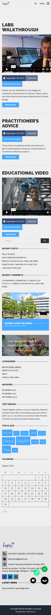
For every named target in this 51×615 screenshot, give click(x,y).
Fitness (8, 441)
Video (15, 450)
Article (7, 432)
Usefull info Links (10, 377)
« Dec (4, 511)
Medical (35, 442)
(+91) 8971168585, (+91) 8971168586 (26, 553)
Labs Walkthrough (20, 27)
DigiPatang (30, 611)
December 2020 (9, 390)
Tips (6, 449)
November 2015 (9, 394)
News (4, 374)
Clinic (16, 433)
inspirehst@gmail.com (17, 559)
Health (23, 440)
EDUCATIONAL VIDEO (25, 173)
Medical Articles (10, 370)
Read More (10, 105)
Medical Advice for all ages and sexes (20, 261)
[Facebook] (4, 577)
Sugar (43, 442)
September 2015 (9, 397)
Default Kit (35, 281)
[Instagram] (16, 577)
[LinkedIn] (10, 577)
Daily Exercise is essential (14, 258)
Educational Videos (11, 367)
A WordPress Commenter (14, 281)
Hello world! (8, 254)
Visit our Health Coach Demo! (20, 350)
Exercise (41, 433)
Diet (33, 432)
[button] (44, 580)
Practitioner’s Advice (20, 123)
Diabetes (24, 433)
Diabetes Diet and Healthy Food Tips (19, 264)
